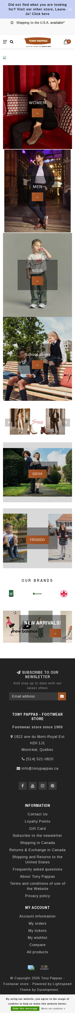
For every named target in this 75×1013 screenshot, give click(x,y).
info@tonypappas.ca (40, 768)
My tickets (37, 931)
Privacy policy (37, 896)
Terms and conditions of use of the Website (37, 886)
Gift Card (37, 829)
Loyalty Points (37, 821)
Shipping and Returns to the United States (37, 859)
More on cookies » (53, 1008)
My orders (37, 923)
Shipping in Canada (37, 843)
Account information (37, 916)
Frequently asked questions (37, 869)
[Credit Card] (31, 968)
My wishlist (37, 938)
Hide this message (25, 1008)
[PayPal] (44, 968)
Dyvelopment (47, 989)
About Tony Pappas (37, 877)
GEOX (37, 474)
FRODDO (37, 539)
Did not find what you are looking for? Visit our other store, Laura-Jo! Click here (37, 9)
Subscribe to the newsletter (37, 836)
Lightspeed (62, 984)
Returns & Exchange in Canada (37, 850)
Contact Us (38, 814)
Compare (37, 945)
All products (37, 952)
